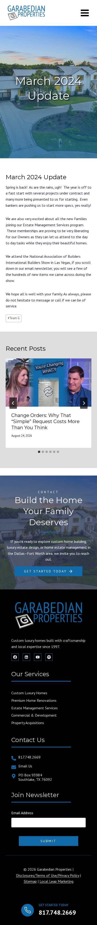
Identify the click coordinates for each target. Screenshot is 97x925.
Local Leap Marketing (56, 881)
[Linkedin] (26, 657)
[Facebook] (15, 657)
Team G (14, 318)
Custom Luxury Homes (29, 693)
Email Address (22, 812)
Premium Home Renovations (34, 700)
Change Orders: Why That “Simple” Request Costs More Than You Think (45, 421)
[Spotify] (49, 657)
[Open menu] (84, 13)
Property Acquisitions (27, 722)
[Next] (84, 403)
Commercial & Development (34, 715)
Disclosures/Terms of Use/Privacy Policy (47, 875)
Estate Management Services (34, 708)
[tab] (39, 452)
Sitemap (30, 881)
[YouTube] (37, 657)
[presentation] (48, 382)
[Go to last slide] (13, 403)
